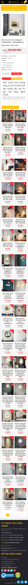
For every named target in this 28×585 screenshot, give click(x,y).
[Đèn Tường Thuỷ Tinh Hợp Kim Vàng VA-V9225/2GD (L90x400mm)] (20, 469)
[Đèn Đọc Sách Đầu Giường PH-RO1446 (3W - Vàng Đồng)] (20, 140)
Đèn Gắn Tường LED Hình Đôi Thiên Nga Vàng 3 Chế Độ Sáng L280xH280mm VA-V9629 (7, 427)
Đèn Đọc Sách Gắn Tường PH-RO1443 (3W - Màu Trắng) (8, 197)
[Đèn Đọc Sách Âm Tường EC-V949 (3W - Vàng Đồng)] (8, 116)
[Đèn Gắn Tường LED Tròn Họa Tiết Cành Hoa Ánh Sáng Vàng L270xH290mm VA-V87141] (8, 442)
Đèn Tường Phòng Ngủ (11, 9)
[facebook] (2, 570)
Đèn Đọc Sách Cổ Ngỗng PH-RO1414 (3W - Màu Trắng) (8, 245)
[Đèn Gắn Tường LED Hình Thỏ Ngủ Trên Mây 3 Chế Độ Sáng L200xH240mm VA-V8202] (8, 362)
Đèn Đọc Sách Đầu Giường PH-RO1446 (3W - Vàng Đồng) (20, 149)
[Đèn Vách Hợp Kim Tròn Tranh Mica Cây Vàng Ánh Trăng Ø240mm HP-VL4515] (8, 336)
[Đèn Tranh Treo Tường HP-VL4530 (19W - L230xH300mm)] (8, 311)
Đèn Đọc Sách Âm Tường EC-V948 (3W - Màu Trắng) (20, 125)
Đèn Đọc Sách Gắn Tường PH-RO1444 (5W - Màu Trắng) (20, 174)
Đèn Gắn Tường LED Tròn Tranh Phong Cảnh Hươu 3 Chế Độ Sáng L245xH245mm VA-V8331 (20, 427)
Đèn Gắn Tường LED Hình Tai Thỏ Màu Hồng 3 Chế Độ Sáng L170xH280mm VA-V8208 (20, 347)
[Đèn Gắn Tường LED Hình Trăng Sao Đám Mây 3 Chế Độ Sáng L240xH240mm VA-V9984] (20, 442)
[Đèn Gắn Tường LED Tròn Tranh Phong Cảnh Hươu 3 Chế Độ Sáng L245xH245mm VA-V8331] (20, 416)
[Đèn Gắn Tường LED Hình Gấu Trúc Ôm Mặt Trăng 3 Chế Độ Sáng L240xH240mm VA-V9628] (8, 389)
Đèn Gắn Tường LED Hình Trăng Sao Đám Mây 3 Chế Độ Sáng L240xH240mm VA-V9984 (20, 453)
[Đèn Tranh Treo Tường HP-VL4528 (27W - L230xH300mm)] (20, 311)
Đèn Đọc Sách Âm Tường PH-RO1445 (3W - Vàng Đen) (8, 174)
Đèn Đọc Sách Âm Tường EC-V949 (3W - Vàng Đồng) (7, 125)
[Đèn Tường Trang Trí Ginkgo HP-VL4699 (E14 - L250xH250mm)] (8, 260)
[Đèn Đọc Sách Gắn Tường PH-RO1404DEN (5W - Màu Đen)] (20, 235)
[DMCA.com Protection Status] (17, 575)
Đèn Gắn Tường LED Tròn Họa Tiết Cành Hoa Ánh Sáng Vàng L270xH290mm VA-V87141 (7, 453)
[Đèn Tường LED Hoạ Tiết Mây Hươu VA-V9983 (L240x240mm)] (8, 469)
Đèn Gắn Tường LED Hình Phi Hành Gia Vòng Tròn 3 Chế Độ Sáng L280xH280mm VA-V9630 (20, 400)
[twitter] (11, 570)
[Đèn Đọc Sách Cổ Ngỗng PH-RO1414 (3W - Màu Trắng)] (8, 235)
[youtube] (8, 570)
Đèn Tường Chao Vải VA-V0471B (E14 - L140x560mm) (7, 503)
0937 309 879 (16, 535)
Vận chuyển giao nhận (7, 561)
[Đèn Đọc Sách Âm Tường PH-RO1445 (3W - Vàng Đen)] (8, 165)
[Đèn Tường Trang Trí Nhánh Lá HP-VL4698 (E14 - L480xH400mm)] (20, 260)
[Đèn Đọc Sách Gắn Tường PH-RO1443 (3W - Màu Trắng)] (8, 188)
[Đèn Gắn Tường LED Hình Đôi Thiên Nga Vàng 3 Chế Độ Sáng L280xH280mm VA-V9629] (8, 416)
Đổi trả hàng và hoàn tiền (8, 563)
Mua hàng (8, 167)
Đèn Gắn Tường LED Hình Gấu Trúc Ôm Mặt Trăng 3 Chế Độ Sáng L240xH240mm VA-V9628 (7, 400)
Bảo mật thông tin (6, 565)
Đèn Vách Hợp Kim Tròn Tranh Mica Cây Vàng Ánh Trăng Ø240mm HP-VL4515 (8, 347)
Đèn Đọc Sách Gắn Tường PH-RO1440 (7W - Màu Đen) (8, 221)
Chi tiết (7, 167)
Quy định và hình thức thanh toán (10, 559)
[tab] (6, 79)
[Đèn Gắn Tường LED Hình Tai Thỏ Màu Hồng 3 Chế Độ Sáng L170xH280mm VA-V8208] (20, 336)
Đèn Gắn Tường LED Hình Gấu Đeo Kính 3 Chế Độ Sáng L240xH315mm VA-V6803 (20, 373)
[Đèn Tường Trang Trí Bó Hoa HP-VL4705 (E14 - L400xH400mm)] (20, 285)
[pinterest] (14, 570)
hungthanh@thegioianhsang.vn (12, 542)
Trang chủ (6, 6)
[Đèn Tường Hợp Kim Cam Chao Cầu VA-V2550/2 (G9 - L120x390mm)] (20, 494)
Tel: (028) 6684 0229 (6, 532)
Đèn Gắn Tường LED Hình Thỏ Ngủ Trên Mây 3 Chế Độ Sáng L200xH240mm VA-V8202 (7, 373)
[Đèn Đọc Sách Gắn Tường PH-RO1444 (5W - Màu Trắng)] (20, 165)
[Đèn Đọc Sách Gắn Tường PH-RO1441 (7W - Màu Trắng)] (20, 188)
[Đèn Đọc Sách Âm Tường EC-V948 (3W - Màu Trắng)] (20, 116)
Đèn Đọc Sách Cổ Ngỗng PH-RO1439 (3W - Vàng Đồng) (20, 221)
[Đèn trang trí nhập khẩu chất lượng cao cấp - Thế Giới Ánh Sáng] (14, 2)
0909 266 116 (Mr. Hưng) (16, 540)
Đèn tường (14, 6)
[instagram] (5, 570)
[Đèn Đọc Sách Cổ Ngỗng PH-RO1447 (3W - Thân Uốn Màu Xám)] (8, 140)
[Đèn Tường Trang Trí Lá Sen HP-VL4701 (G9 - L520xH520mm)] (8, 285)
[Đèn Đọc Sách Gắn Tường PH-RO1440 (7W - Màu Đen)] (8, 212)
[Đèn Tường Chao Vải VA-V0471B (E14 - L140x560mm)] (8, 494)
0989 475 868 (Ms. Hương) (16, 537)
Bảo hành (4, 557)
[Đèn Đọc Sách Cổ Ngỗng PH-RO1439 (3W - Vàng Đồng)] (20, 212)
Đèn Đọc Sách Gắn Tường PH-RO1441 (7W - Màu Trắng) (20, 197)
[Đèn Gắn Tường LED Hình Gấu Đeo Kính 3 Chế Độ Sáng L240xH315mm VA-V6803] (20, 362)
